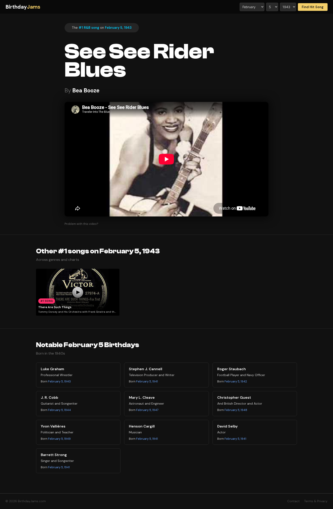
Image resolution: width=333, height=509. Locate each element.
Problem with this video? (81, 224)
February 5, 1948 (235, 410)
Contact (293, 501)
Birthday (22, 7)
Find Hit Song (312, 7)
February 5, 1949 (59, 439)
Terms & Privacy (316, 501)
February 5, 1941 (147, 381)
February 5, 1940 (59, 381)
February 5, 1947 (147, 410)
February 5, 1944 (59, 410)
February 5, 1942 (235, 381)
